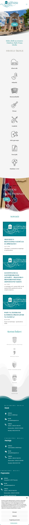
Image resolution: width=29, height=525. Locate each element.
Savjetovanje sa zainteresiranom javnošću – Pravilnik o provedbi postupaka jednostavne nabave (13, 277)
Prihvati (14, 512)
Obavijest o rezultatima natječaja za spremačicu (14, 242)
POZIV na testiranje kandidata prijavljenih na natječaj (14, 315)
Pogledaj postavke (14, 520)
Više (6, 199)
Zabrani (14, 516)
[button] (27, 498)
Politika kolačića (13, 523)
